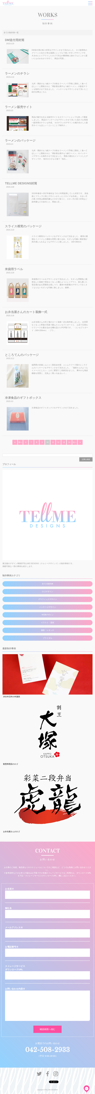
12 (58, 442)
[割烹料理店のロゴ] (47, 761)
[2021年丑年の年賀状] (47, 694)
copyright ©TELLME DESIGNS (47, 1090)
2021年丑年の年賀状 (11, 697)
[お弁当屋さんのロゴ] (47, 829)
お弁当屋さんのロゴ (11, 831)
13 (64, 442)
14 (69, 442)
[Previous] (20, 442)
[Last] (80, 442)
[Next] (74, 442)
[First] (14, 442)
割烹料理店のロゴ (10, 764)
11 (53, 442)
